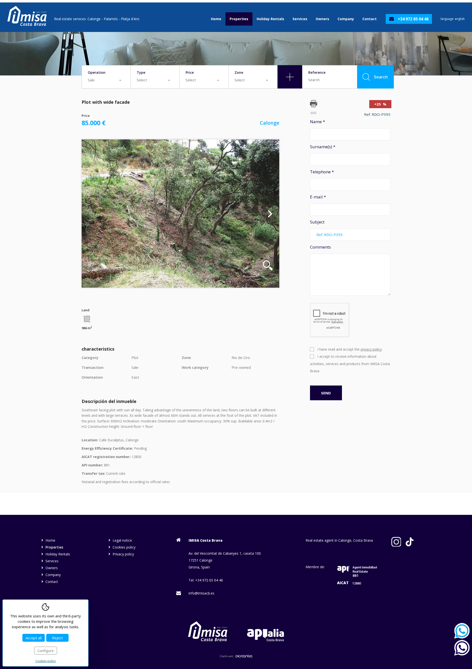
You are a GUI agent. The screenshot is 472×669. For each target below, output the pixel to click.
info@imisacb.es (201, 593)
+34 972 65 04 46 (413, 19)
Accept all (34, 637)
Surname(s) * (322, 146)
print (313, 112)
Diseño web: (227, 656)
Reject (57, 637)
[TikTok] (409, 542)
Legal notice (122, 540)
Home (216, 18)
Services (300, 18)
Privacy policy (123, 554)
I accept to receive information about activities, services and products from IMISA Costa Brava (350, 363)
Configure (45, 650)
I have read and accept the (349, 349)
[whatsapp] (463, 631)
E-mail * (318, 197)
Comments (320, 247)
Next (270, 213)
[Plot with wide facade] (180, 213)
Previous (91, 213)
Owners (322, 18)
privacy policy (371, 349)
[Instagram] (396, 542)
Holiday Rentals (270, 18)
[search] (290, 77)
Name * (317, 121)
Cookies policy (124, 547)
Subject (317, 222)
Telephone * (322, 172)
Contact (369, 18)
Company (346, 18)
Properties (239, 18)
